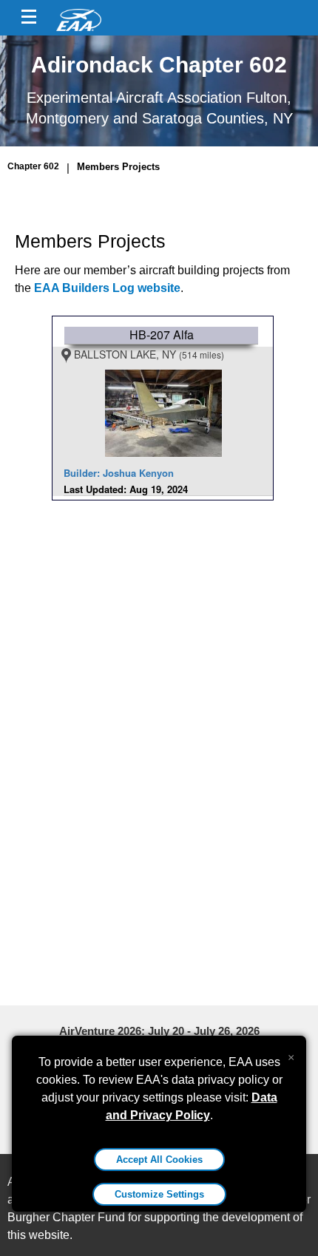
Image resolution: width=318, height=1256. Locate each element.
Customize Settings (159, 1194)
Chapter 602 (33, 166)
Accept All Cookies (159, 1159)
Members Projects (118, 166)
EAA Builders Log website (107, 288)
